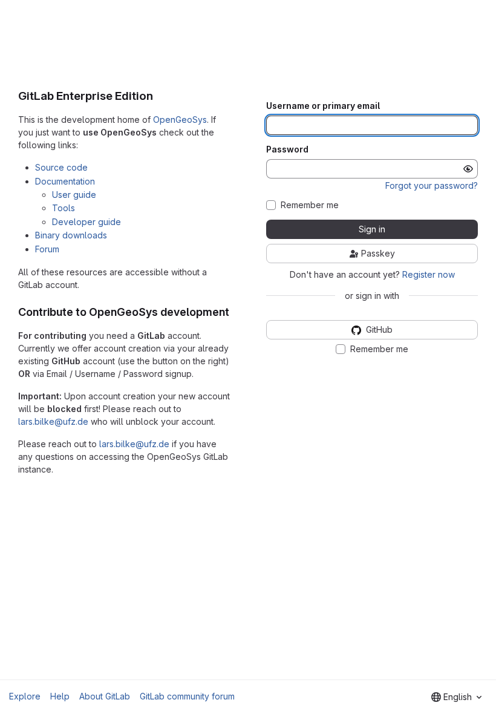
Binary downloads (71, 235)
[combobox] (456, 697)
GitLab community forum (187, 696)
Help (60, 696)
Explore (25, 696)
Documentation (65, 181)
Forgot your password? (431, 185)
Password (287, 149)
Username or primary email (323, 106)
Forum (47, 249)
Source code (61, 167)
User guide (74, 194)
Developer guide (86, 222)
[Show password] (468, 168)
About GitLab (104, 696)
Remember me (310, 205)
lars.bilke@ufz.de (53, 421)
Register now (428, 274)
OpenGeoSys (180, 119)
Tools (63, 208)
